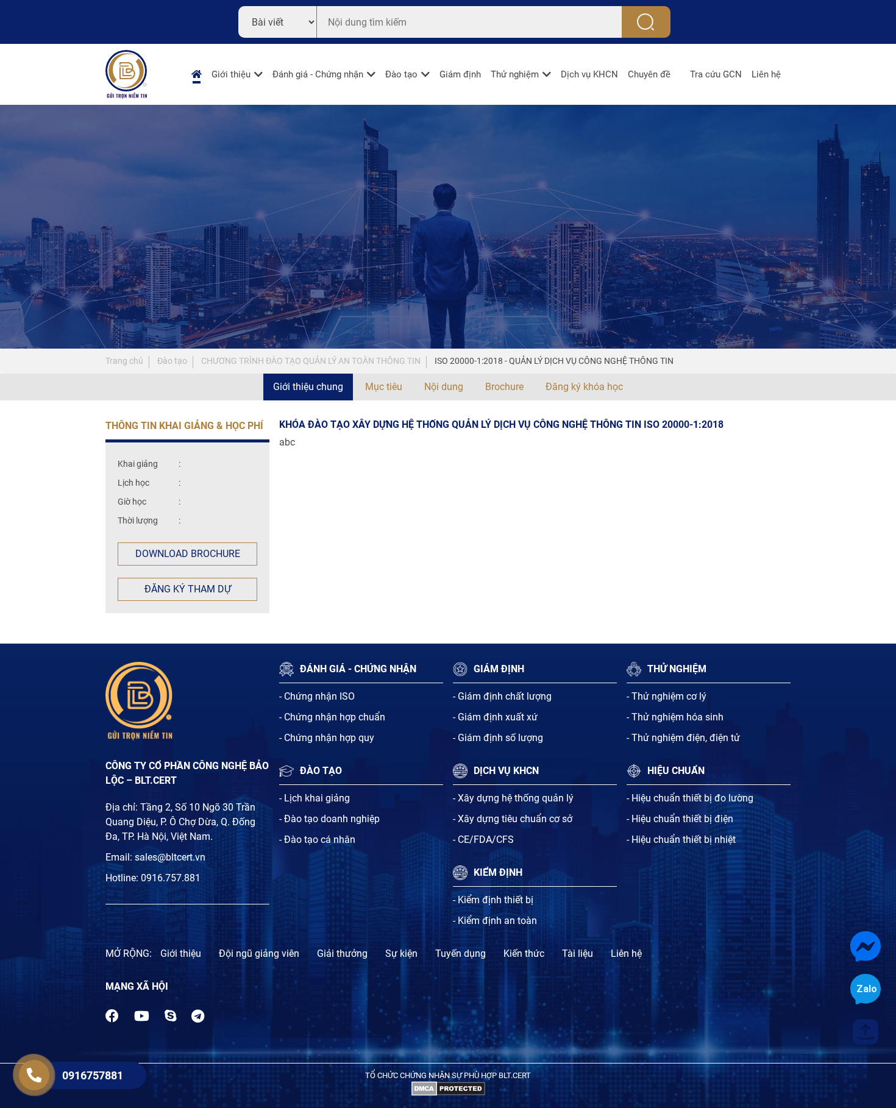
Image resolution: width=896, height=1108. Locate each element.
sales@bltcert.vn (170, 857)
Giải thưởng (342, 953)
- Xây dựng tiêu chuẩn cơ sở (512, 819)
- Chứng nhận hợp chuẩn (332, 717)
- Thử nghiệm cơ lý (666, 696)
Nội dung (443, 386)
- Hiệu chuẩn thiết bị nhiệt (681, 839)
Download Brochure (187, 553)
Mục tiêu (383, 386)
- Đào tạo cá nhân (317, 839)
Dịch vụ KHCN (589, 74)
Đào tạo (401, 74)
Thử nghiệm (515, 74)
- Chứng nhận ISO (317, 696)
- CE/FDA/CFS (483, 839)
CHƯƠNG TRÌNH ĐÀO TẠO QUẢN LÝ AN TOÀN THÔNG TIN (311, 361)
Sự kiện (401, 953)
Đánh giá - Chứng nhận (317, 74)
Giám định (460, 74)
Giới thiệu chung (308, 386)
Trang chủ (124, 361)
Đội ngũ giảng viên (259, 953)
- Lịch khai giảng (314, 798)
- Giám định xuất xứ (495, 717)
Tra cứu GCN (716, 74)
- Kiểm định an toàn (495, 920)
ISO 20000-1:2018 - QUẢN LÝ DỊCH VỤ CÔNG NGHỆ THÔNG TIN (554, 361)
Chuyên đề (649, 74)
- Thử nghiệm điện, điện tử (683, 738)
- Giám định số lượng (498, 738)
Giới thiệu (231, 74)
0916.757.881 (171, 878)
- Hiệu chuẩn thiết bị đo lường (690, 798)
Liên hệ (766, 74)
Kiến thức (523, 953)
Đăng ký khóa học (584, 386)
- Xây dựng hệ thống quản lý (513, 798)
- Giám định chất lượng (502, 696)
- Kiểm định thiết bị (493, 900)
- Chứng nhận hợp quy (326, 738)
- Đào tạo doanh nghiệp (329, 819)
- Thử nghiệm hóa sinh (675, 717)
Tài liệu (577, 953)
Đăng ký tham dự (187, 589)
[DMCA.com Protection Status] (448, 1088)
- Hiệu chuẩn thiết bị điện (680, 819)
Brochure (504, 386)
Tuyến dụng (460, 953)
